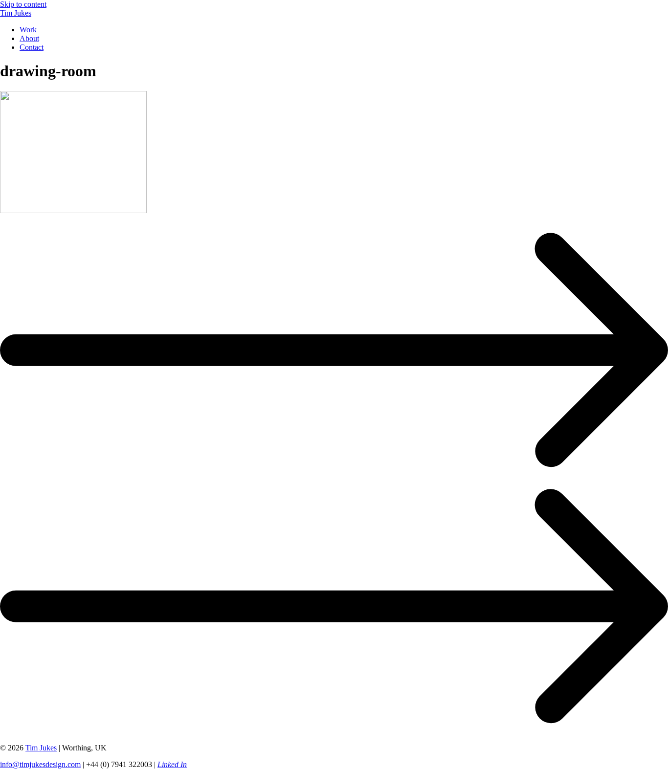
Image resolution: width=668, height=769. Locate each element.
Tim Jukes (15, 13)
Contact (32, 47)
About (29, 38)
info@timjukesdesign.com (40, 764)
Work (28, 29)
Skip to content (23, 4)
